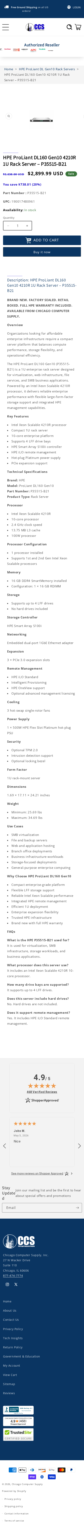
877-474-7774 (13, 1275)
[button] (69, 27)
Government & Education (21, 1356)
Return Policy (13, 1347)
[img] (42, 1085)
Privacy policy (12, 1498)
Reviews (9, 1393)
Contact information (16, 1513)
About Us (10, 1310)
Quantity (8, 217)
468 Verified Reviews (42, 1092)
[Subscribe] (77, 1208)
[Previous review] (4, 1146)
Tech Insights (13, 1338)
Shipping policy (13, 1506)
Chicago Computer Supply (27, 1484)
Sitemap (9, 1384)
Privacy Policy (13, 1329)
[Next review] (79, 1146)
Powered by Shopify (14, 1490)
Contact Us (11, 1320)
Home (7, 1301)
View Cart (10, 1375)
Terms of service (14, 1520)
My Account (11, 1365)
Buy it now (42, 252)
